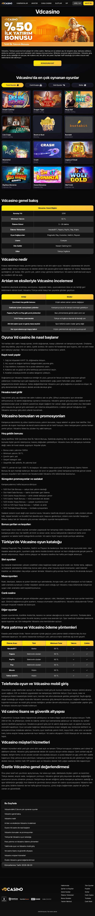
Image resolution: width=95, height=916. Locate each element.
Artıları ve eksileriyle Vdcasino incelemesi (20, 823)
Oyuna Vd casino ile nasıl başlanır (17, 828)
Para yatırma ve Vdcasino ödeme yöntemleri (21, 842)
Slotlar (81, 85)
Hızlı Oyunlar (57, 85)
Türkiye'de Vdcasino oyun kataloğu (18, 837)
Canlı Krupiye (34, 85)
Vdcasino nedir (10, 819)
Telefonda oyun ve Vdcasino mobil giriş (20, 846)
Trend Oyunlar (11, 85)
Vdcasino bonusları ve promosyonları (19, 832)
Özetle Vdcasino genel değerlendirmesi (19, 860)
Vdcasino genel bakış (13, 814)
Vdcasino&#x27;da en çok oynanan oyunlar (21, 809)
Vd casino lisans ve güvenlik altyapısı (18, 851)
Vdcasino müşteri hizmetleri (15, 855)
